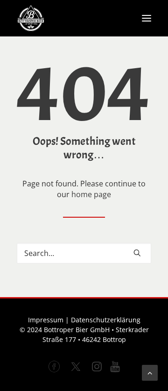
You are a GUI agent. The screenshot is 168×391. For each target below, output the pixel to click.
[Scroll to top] (150, 372)
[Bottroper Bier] (31, 18)
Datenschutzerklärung (105, 319)
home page (91, 194)
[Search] (84, 253)
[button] (146, 18)
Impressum (45, 319)
